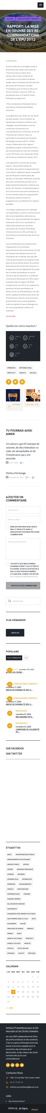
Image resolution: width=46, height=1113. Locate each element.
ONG (19, 933)
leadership (12, 909)
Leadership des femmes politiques (21, 914)
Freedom (11, 368)
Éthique (32, 953)
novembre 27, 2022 (23, 714)
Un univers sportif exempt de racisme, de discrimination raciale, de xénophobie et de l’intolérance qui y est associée (22, 451)
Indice (10, 889)
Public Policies (14, 943)
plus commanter (14, 658)
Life (34, 919)
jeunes (27, 894)
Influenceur (23, 889)
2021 (10, 854)
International (26, 368)
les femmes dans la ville (18, 919)
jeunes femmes (14, 899)
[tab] (14, 658)
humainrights (25, 884)
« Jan (10, 1008)
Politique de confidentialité (24, 577)
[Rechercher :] (23, 601)
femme (11, 874)
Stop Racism (23, 948)
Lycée (23, 924)
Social (33, 373)
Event (10, 869)
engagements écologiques (19, 859)
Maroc (30, 929)
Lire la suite (10, 316)
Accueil (10, 19)
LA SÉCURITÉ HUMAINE (16, 904)
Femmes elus (13, 879)
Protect (12, 373)
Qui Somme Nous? (17, 1101)
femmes (22, 874)
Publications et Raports (28, 19)
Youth (21, 953)
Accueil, (10, 683)
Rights (23, 373)
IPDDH (11, 1108)
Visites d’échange (16, 473)
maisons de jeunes (15, 929)
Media (10, 933)
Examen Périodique (25, 869)
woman (11, 953)
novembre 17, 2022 (13, 687)
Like (26, 658)
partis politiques (15, 938)
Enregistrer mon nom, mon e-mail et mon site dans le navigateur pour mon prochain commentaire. (24, 531)
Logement (12, 924)
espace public (13, 864)
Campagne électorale (25, 854)
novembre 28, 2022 (26, 669)
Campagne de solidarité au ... (27, 730)
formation (27, 879)
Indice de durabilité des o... (19, 690)
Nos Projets (12, 669)
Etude (26, 864)
